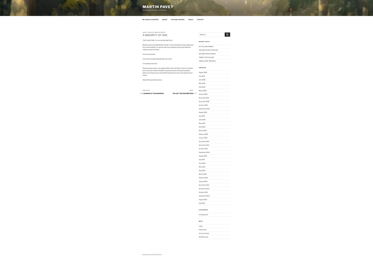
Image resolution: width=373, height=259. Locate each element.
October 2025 (203, 105)
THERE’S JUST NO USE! (206, 57)
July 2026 (202, 76)
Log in (201, 226)
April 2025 (202, 127)
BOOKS (164, 19)
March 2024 (203, 174)
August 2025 (203, 112)
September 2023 (204, 196)
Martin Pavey (158, 7)
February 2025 (203, 134)
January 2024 (203, 181)
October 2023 (203, 192)
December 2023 (204, 185)
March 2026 (203, 90)
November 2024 (204, 145)
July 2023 (202, 203)
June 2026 (202, 80)
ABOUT (190, 19)
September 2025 (204, 109)
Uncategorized (203, 214)
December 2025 (204, 98)
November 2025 (204, 101)
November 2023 (204, 188)
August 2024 (203, 156)
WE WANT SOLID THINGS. (207, 54)
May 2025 (202, 123)
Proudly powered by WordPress (152, 254)
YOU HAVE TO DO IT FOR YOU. (208, 50)
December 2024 (204, 141)
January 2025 (203, 138)
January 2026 (203, 94)
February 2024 (203, 177)
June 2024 (202, 163)
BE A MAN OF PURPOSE (150, 19)
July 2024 (202, 159)
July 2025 (202, 116)
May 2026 (202, 83)
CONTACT (200, 19)
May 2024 (202, 167)
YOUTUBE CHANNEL (178, 19)
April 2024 (202, 170)
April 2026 (202, 87)
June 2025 (202, 119)
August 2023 (203, 199)
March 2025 (203, 130)
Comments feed (204, 233)
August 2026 (203, 72)
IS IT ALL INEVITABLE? (206, 46)
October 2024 (203, 148)
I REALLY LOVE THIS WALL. (207, 61)
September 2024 (204, 152)
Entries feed (202, 229)
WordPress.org (203, 237)
